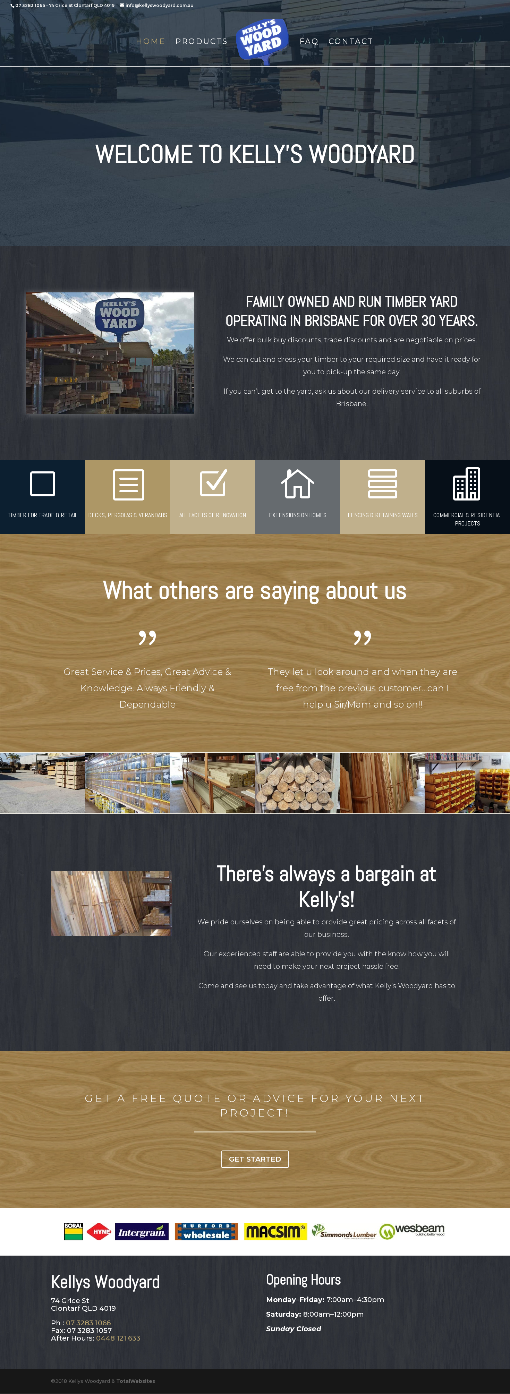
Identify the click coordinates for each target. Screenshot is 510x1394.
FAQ (309, 42)
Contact (351, 42)
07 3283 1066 (30, 5)
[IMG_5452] (467, 811)
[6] (382, 811)
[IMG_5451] (127, 811)
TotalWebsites (135, 1381)
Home (150, 42)
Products (201, 42)
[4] (42, 811)
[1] (212, 811)
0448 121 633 (118, 1338)
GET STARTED (255, 1159)
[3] (297, 811)
